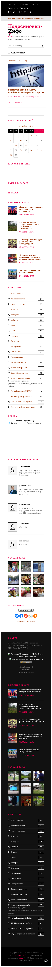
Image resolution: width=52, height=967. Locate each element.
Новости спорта (18, 304)
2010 (18, 61)
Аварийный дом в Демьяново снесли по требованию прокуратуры (29, 225)
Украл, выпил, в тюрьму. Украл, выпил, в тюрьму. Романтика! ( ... (29, 471)
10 (21, 140)
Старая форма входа (26, 621)
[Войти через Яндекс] (26, 616)
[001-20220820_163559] (13, 579)
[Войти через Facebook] (21, 616)
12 (31, 140)
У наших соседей (18, 299)
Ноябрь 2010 (26, 126)
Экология (15, 341)
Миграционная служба (20, 378)
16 (16, 145)
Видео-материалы (19, 368)
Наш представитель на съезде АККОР (30, 271)
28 (41, 150)
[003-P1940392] (26, 566)
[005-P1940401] (13, 566)
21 (41, 145)
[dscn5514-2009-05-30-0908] (13, 801)
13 (36, 140)
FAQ (33, 4)
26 (31, 150)
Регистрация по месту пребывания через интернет (26, 91)
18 (26, 145)
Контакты (23, 8)
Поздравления (17, 357)
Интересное (16, 346)
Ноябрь (25, 61)
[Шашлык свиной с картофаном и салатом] (26, 579)
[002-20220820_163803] (38, 566)
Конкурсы (15, 315)
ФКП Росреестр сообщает (22, 396)
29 (11, 155)
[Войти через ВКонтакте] (17, 616)
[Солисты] (26, 801)
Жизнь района (17, 293)
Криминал (15, 309)
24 (21, 150)
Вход (10, 4)
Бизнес (14, 325)
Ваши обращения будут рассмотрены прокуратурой (30, 242)
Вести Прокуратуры (19, 373)
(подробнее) (20, 955)
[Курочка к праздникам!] (38, 579)
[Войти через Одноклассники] (35, 616)
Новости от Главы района (22, 402)
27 (36, 150)
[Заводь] (26, 788)
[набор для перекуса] (38, 592)
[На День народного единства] (13, 592)
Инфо (25, 28)
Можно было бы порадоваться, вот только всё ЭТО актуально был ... (30, 508)
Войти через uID (26, 610)
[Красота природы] (26, 776)
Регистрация (22, 4)
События (14, 320)
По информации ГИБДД (21, 391)
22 (11, 150)
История (14, 336)
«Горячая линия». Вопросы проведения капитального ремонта (30, 257)
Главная (11, 61)
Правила (11, 8)
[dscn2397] (13, 776)
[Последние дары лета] (26, 592)
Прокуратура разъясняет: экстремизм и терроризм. (31, 209)
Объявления (16, 352)
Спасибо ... (24, 525)
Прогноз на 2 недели (34, 423)
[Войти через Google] (30, 616)
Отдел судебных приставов (23, 407)
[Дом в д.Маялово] (38, 788)
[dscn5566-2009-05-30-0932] (38, 776)
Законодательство (19, 362)
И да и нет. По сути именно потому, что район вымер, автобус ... (31, 490)
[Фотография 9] (38, 801)
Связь (13, 330)
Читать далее (15, 102)
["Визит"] (13, 788)
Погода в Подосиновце (25, 421)
